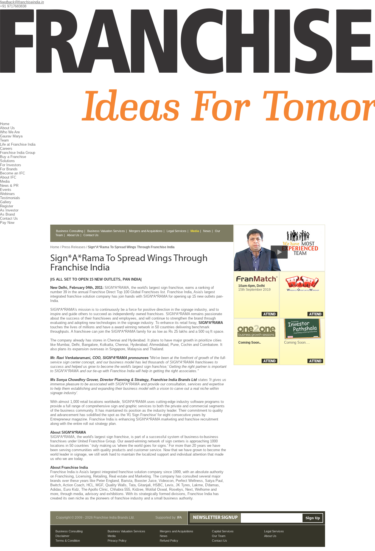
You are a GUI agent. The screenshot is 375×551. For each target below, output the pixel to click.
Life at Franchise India (17, 144)
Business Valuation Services (106, 231)
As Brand (7, 214)
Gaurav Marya (11, 136)
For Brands (9, 169)
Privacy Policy (117, 540)
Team (4, 140)
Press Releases (74, 247)
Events (5, 190)
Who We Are (10, 132)
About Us (73, 235)
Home (4, 124)
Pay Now (7, 223)
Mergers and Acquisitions (146, 231)
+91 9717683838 (13, 6)
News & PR (9, 185)
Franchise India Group (17, 153)
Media (195, 231)
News (207, 231)
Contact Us (9, 218)
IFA (179, 517)
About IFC (8, 177)
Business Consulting (69, 231)
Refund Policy (169, 540)
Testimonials (10, 198)
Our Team (218, 536)
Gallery (5, 202)
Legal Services (176, 231)
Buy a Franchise (13, 157)
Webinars (7, 194)
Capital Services (223, 531)
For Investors (10, 165)
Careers (6, 148)
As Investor (9, 210)
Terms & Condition (67, 540)
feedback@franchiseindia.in (22, 2)
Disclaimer (62, 536)
